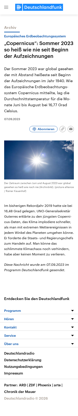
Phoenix (45, 385)
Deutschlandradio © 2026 (26, 398)
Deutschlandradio (19, 353)
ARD (23, 385)
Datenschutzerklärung (22, 360)
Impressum (13, 373)
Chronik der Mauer (20, 391)
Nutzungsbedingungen (23, 366)
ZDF (33, 385)
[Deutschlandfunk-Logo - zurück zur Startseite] (39, 7)
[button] (6, 7)
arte (58, 385)
